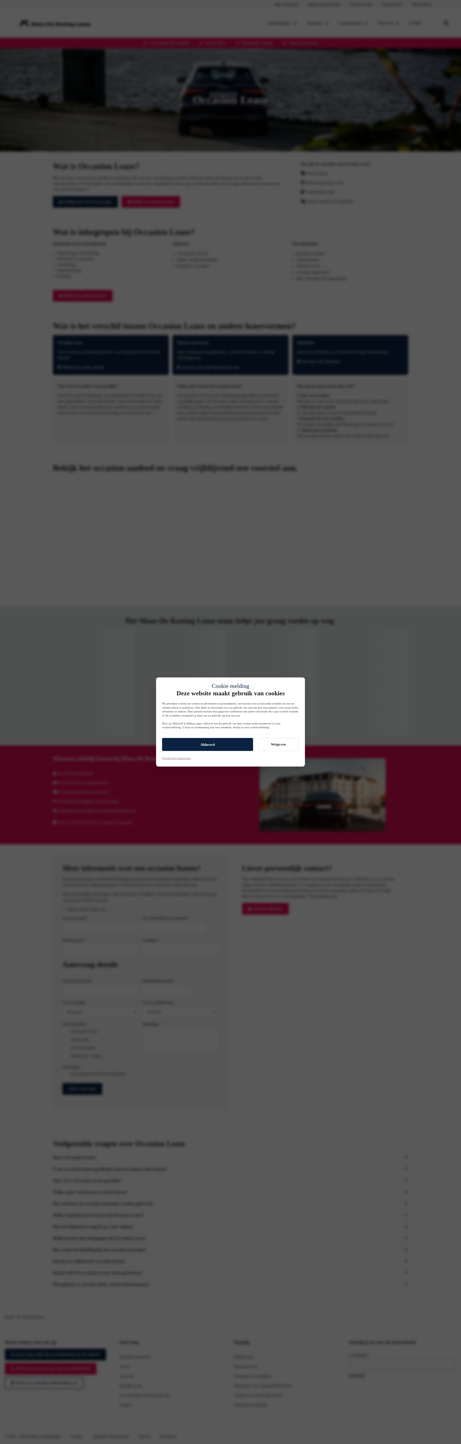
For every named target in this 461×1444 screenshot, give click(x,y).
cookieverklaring (171, 727)
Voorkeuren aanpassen (176, 758)
